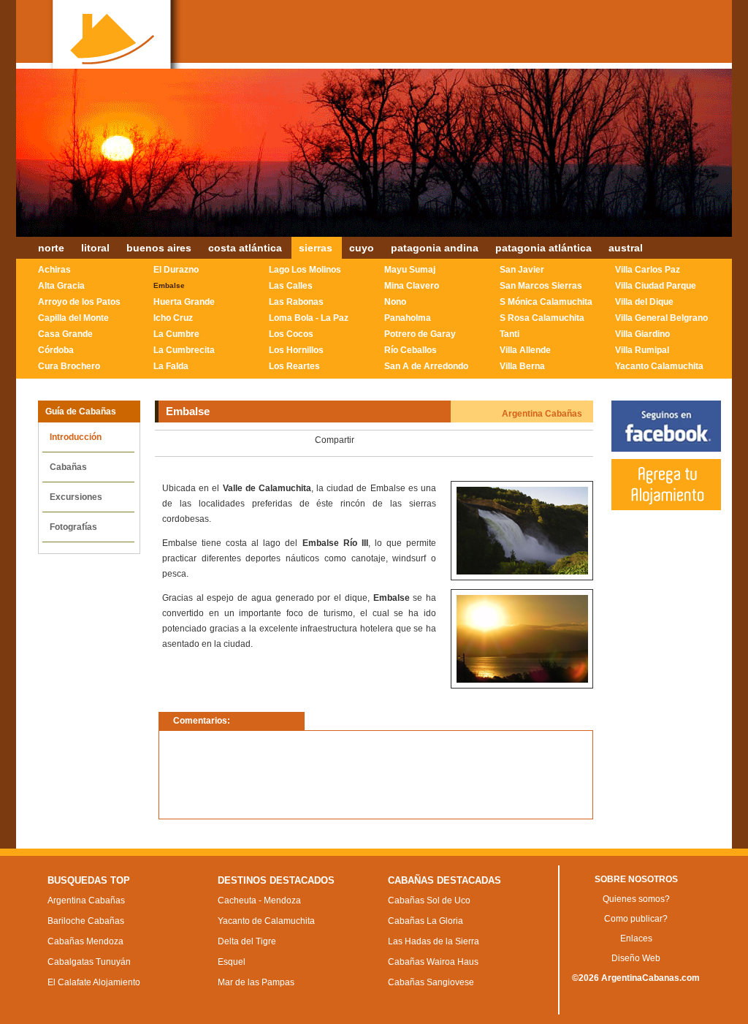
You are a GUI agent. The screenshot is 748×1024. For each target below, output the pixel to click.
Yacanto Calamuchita (659, 366)
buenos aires (158, 248)
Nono (395, 302)
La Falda (170, 366)
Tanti (509, 334)
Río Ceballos (410, 350)
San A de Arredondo (426, 366)
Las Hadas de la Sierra (433, 941)
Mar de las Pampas (256, 982)
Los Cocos (291, 334)
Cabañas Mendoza (85, 941)
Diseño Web (635, 958)
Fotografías (73, 527)
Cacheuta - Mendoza (259, 900)
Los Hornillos (296, 350)
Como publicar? (636, 919)
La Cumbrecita (184, 350)
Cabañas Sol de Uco (429, 900)
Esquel (231, 962)
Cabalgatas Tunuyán (89, 962)
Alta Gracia (61, 286)
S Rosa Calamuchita (542, 318)
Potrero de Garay (420, 334)
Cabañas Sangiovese (431, 982)
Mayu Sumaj (409, 270)
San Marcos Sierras (541, 286)
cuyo (361, 248)
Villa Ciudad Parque (655, 286)
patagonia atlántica (543, 248)
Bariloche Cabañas (85, 921)
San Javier (522, 270)
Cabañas (68, 467)
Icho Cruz (173, 318)
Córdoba (56, 350)
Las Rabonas (296, 302)
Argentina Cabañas (86, 900)
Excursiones (76, 497)
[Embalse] (522, 571)
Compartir (334, 440)
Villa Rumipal (642, 350)
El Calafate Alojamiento (93, 982)
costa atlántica (245, 248)
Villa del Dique (644, 302)
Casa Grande (65, 334)
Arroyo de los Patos (79, 302)
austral (625, 248)
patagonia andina (434, 248)
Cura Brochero (69, 366)
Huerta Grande (184, 302)
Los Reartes (294, 366)
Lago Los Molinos (305, 270)
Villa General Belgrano (661, 318)
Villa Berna (522, 366)
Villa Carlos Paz (647, 270)
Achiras (54, 270)
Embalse (169, 285)
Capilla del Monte (73, 318)
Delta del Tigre (247, 941)
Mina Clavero (411, 286)
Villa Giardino (642, 334)
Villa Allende (525, 350)
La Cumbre (176, 334)
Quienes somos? (636, 899)
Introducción (76, 437)
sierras (315, 248)
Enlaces (636, 938)
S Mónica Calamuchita (546, 302)
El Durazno (176, 270)
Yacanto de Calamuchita (266, 921)
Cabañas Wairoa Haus (433, 962)
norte (51, 248)
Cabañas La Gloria (425, 921)
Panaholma (407, 318)
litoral (95, 248)
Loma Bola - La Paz (308, 318)
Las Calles (291, 286)
